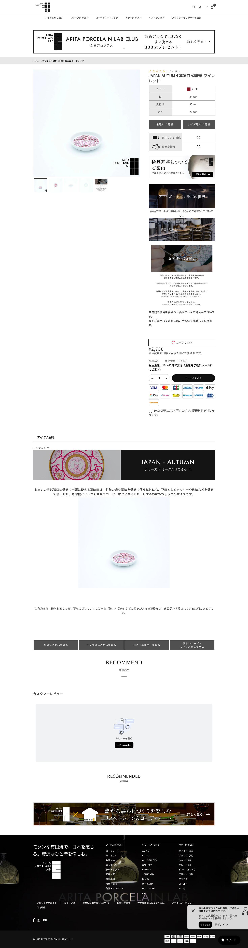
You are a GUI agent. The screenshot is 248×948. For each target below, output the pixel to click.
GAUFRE (146, 869)
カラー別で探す (133, 17)
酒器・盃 (110, 874)
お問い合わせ (123, 902)
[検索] (194, 7)
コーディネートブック (107, 17)
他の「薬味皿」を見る (146, 645)
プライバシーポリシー (183, 902)
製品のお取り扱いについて (96, 902)
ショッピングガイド (47, 902)
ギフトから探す (156, 17)
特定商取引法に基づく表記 (150, 902)
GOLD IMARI (148, 888)
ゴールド (183, 883)
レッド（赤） (185, 860)
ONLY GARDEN (149, 860)
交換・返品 (69, 902)
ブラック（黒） (186, 855)
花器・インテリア (115, 888)
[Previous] (37, 123)
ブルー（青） (185, 865)
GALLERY (147, 865)
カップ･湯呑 (112, 865)
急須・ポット (112, 869)
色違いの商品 (164, 124)
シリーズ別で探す (79, 17)
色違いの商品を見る (56, 645)
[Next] (136, 123)
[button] (212, 7)
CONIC (145, 855)
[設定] (200, 7)
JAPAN (145, 850)
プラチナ (183, 879)
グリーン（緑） (186, 874)
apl (144, 893)
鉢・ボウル (111, 855)
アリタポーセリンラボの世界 (186, 17)
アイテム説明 (46, 437)
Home (36, 60)
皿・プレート (112, 850)
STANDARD (148, 874)
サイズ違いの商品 (198, 124)
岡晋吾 (145, 879)
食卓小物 (110, 879)
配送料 (158, 353)
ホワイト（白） (186, 850)
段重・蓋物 (111, 883)
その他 (182, 888)
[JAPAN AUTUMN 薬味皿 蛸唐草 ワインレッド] (40, 185)
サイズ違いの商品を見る (101, 645)
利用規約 (40, 907)
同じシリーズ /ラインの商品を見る (192, 645)
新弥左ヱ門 (148, 883)
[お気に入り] (206, 7)
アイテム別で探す (54, 17)
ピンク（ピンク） (188, 869)
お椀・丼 (110, 860)
